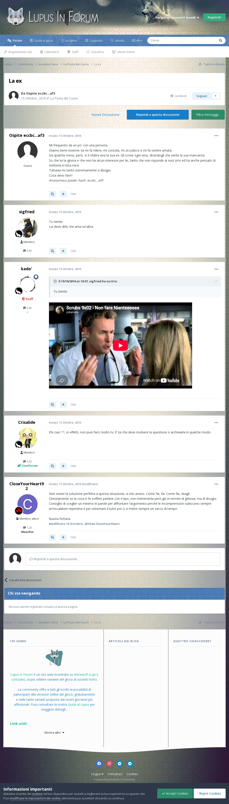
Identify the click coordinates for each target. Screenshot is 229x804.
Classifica (97, 52)
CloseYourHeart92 (26, 486)
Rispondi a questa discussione (158, 114)
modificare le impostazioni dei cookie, (35, 798)
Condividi (180, 96)
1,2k (29, 527)
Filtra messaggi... (208, 114)
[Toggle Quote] (55, 281)
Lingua (96, 774)
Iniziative (70, 40)
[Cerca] (221, 40)
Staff (74, 52)
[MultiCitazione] (63, 194)
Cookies (132, 774)
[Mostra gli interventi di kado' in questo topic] (52, 404)
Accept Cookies (176, 793)
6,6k (29, 251)
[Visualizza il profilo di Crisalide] (27, 438)
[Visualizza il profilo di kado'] (27, 284)
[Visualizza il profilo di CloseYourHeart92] (27, 504)
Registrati (214, 17)
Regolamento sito (20, 52)
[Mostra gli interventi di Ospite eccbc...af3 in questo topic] (52, 194)
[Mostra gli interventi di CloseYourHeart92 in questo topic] (52, 537)
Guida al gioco (43, 40)
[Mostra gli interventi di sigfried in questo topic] (52, 251)
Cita (73, 194)
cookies (37, 794)
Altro (139, 40)
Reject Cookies (209, 793)
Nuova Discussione (105, 114)
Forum (17, 40)
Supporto (95, 40)
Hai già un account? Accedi (176, 17)
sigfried (26, 211)
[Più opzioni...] (216, 135)
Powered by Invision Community (114, 779)
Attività (119, 40)
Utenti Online (126, 52)
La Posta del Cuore (64, 98)
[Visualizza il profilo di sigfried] (27, 227)
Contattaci (115, 774)
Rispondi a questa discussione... (56, 559)
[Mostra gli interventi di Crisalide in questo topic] (52, 466)
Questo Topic (201, 40)
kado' (26, 268)
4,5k (29, 461)
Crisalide (26, 422)
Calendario (51, 52)
